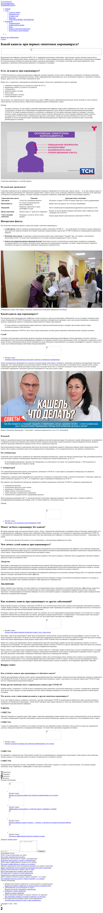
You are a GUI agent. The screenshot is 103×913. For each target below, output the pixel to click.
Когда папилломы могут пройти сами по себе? (17, 871)
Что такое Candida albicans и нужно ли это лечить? (18, 864)
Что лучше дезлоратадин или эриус (13, 857)
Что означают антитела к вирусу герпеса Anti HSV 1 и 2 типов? (23, 878)
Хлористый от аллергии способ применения (16, 875)
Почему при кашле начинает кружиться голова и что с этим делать (28, 632)
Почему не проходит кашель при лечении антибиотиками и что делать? (29, 743)
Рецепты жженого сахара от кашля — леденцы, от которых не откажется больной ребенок (40, 822)
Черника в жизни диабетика (14, 893)
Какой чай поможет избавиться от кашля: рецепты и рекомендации (28, 886)
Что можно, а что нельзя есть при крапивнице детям (23, 523)
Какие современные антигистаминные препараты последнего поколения (26, 868)
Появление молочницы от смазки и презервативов (18, 860)
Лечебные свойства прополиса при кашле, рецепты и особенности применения (32, 359)
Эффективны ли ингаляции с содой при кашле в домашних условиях (33, 809)
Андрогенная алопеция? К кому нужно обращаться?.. (23, 900)
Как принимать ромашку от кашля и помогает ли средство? (25, 896)
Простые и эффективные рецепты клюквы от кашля (27, 836)
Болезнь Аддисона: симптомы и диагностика (20, 889)
